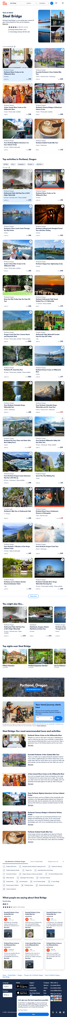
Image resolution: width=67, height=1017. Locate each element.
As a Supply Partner (55, 985)
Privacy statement (41, 725)
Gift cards (46, 995)
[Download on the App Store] (22, 993)
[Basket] (62, 3)
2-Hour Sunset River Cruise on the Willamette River (33, 944)
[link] (18, 64)
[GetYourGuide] (5, 3)
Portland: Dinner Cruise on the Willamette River (11, 944)
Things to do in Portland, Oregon (33, 975)
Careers (45, 988)
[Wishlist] (56, 3)
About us (46, 985)
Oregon (20, 975)
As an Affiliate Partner (56, 990)
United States (12, 975)
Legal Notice (33, 988)
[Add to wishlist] (30, 49)
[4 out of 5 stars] (33, 947)
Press (45, 993)
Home (4, 975)
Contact (32, 985)
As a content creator (55, 988)
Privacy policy (33, 990)
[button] (18, 64)
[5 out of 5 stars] (12, 916)
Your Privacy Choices (35, 993)
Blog (45, 990)
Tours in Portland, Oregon (52, 975)
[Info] (14, 46)
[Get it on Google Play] (22, 986)
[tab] (15, 861)
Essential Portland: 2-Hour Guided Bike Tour (11, 913)
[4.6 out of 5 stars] (13, 27)
